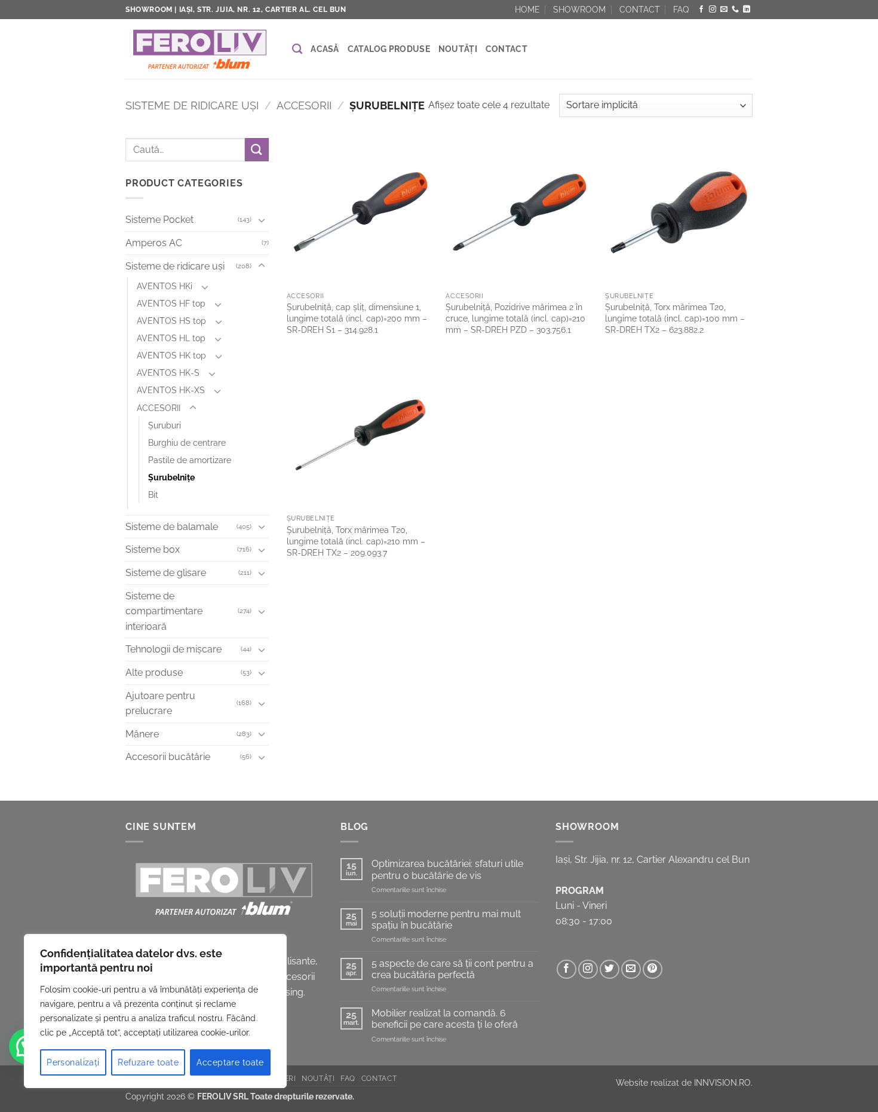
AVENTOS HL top (171, 338)
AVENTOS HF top (171, 304)
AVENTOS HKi (164, 286)
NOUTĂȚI (457, 49)
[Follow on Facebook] (701, 9)
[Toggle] (261, 220)
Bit (153, 494)
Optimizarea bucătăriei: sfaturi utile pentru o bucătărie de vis (447, 869)
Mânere (142, 734)
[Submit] (257, 149)
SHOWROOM (579, 9)
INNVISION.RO (722, 1082)
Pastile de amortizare (189, 460)
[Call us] (735, 9)
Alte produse (154, 672)
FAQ (681, 9)
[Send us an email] (723, 9)
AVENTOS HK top (171, 356)
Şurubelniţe (171, 477)
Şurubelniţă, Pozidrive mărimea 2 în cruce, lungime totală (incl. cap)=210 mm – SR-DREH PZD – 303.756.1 (515, 318)
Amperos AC (153, 243)
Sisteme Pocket (159, 220)
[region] (155, 1011)
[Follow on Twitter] (609, 969)
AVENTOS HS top (171, 321)
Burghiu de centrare (187, 442)
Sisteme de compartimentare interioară (163, 611)
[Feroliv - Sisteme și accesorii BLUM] (199, 49)
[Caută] (297, 49)
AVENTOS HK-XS (171, 390)
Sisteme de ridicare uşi (192, 105)
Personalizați (73, 1062)
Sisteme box (152, 550)
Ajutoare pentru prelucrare (160, 703)
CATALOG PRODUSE (389, 49)
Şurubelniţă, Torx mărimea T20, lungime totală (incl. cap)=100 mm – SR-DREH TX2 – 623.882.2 (675, 318)
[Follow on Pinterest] (652, 969)
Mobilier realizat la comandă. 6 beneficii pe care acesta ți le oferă (445, 1018)
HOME (527, 9)
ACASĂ (325, 49)
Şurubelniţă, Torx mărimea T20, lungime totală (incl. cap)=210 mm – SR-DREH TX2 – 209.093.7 (356, 541)
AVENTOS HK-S (168, 373)
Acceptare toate (230, 1062)
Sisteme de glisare (165, 572)
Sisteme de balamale (171, 526)
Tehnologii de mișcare (173, 649)
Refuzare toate (148, 1062)
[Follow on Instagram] (712, 9)
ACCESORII (304, 105)
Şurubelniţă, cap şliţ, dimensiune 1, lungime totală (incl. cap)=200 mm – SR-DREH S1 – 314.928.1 (357, 318)
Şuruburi (164, 425)
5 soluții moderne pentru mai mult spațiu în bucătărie (446, 919)
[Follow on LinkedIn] (746, 9)
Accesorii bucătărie (167, 757)
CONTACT (639, 9)
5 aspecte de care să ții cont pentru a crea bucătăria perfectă (452, 969)
